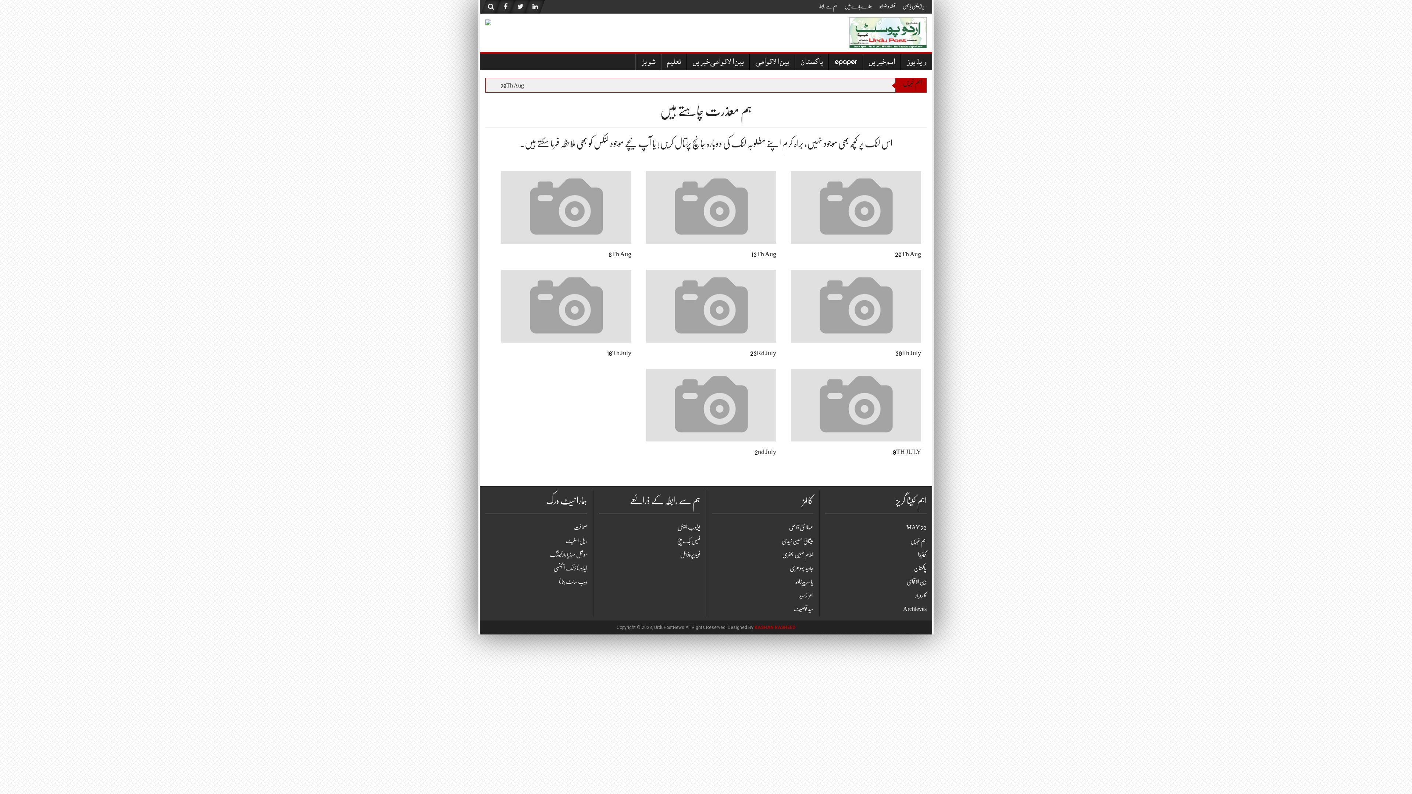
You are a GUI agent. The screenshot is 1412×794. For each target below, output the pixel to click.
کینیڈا (922, 554)
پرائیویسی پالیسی (914, 6)
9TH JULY (907, 452)
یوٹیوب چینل (689, 527)
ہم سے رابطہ (828, 6)
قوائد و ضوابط (887, 6)
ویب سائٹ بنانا (573, 581)
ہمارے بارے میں (858, 6)
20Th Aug (519, 85)
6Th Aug (620, 254)
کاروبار (921, 595)
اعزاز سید (806, 595)
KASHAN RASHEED (775, 627)
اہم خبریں (882, 63)
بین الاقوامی (772, 63)
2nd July (765, 452)
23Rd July (763, 353)
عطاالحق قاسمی (801, 527)
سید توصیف (803, 609)
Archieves (915, 609)
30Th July (908, 353)
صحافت (580, 527)
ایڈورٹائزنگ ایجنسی (570, 568)
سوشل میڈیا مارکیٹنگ (568, 554)
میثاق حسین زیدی (797, 541)
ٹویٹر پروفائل (690, 554)
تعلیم (674, 63)
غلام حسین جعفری (797, 554)
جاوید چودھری (801, 568)
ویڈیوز (917, 63)
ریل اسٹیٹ (576, 541)
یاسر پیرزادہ (804, 581)
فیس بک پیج (688, 541)
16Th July (619, 353)
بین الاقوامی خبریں (718, 63)
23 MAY (916, 527)
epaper (846, 63)
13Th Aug (763, 254)
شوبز (648, 63)
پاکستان (812, 63)
